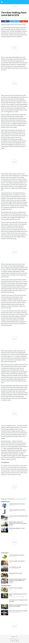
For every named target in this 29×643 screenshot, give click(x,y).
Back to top (14, 636)
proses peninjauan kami (20, 499)
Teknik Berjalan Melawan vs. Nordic (17, 528)
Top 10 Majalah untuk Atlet (15, 567)
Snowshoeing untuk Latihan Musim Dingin (18, 516)
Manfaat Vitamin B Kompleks (15, 573)
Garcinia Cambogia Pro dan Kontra (16, 555)
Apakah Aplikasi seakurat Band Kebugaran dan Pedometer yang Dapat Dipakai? (17, 523)
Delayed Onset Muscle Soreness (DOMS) (18, 610)
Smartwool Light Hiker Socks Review (17, 510)
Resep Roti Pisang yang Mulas (15, 587)
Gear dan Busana (8, 9)
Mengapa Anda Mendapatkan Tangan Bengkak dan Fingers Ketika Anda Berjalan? (17, 580)
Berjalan (2, 9)
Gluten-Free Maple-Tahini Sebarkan (17, 561)
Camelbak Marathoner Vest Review (17, 503)
